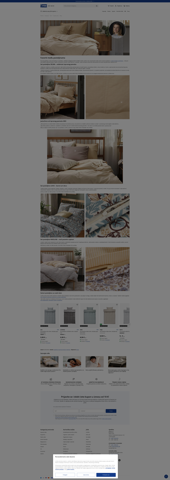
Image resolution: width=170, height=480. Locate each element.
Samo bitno (86, 474)
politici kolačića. (70, 469)
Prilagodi (65, 474)
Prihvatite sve (106, 474)
